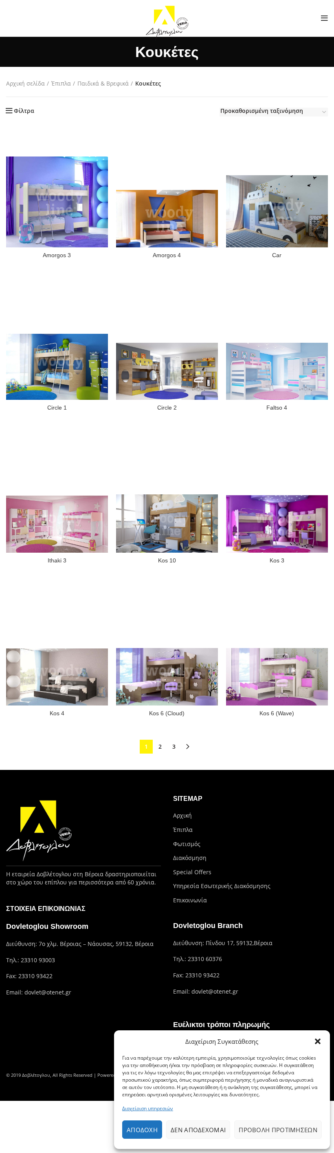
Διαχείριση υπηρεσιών (147, 1108)
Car (276, 255)
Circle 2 (167, 407)
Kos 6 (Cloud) (167, 713)
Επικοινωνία (190, 900)
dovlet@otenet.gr (47, 992)
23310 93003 (38, 960)
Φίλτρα (24, 111)
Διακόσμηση (190, 858)
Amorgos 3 (57, 255)
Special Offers (192, 872)
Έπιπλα (61, 83)
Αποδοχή (142, 1130)
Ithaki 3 (57, 560)
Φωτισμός (186, 844)
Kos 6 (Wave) (276, 713)
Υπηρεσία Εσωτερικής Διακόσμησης (221, 886)
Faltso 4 (276, 407)
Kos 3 (277, 560)
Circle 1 (57, 407)
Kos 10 (167, 560)
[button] (318, 1041)
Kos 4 (57, 713)
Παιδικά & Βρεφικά (103, 83)
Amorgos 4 (167, 255)
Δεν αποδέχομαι (198, 1130)
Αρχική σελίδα (25, 83)
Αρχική (182, 815)
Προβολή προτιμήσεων (278, 1130)
